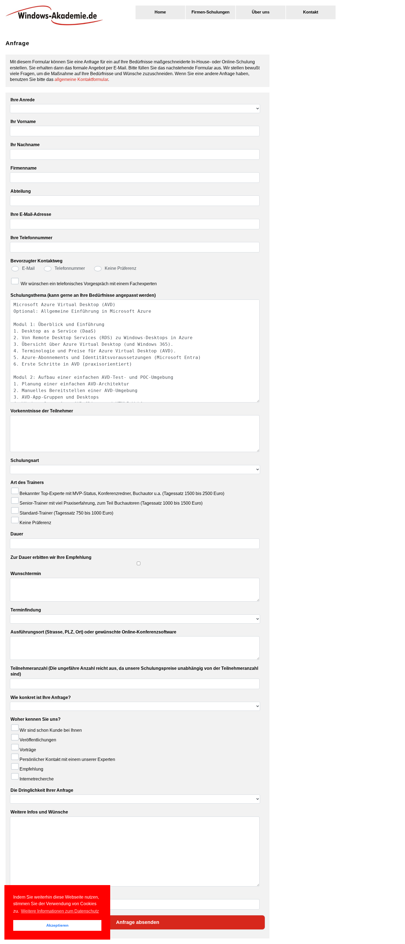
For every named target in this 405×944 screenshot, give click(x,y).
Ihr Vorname (23, 121)
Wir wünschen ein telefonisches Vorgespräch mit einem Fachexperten (89, 283)
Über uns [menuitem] (260, 12)
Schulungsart (24, 460)
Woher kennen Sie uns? (35, 719)
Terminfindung (25, 610)
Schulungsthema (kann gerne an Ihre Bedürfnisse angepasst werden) (83, 295)
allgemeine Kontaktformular (81, 79)
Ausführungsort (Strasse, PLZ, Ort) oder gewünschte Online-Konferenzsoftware (93, 632)
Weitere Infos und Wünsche (39, 812)
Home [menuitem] (160, 12)
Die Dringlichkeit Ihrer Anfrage (41, 790)
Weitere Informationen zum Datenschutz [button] (60, 911)
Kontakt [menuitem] (310, 12)
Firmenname (23, 168)
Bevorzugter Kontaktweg (36, 261)
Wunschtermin (25, 573)
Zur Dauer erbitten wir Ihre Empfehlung (50, 557)
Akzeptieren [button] (57, 925)
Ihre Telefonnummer (31, 237)
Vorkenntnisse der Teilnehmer (41, 411)
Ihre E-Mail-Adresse (30, 214)
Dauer (16, 534)
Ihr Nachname (25, 144)
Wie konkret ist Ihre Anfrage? (40, 697)
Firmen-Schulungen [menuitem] (210, 12)
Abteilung (20, 191)
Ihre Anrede (22, 99)
